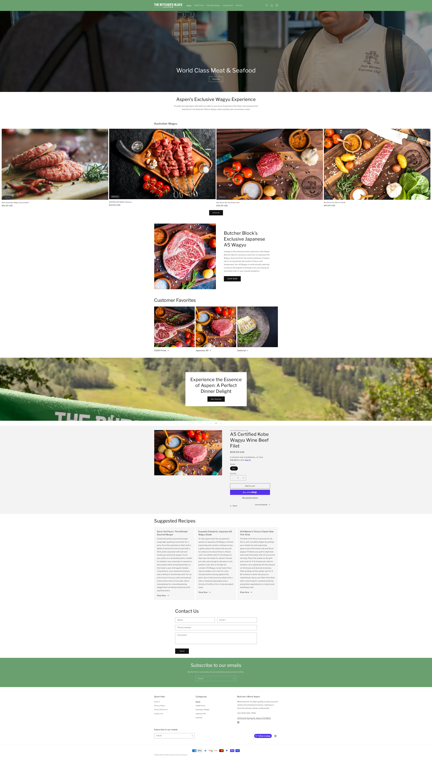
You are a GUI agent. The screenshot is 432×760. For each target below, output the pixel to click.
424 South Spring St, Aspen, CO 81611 (254, 718)
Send (182, 651)
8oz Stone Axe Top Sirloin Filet (228, 202)
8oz (233, 468)
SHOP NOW (232, 279)
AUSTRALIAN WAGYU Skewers (120, 202)
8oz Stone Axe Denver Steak (334, 202)
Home (198, 702)
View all (216, 213)
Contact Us (158, 714)
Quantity (233, 473)
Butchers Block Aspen (167, 755)
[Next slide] (220, 423)
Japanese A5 (202, 350)
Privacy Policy (159, 706)
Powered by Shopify (180, 755)
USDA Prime (160, 350)
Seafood (241, 350)
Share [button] (235, 506)
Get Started (216, 399)
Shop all (216, 79)
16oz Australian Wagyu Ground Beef (15, 202)
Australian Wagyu (202, 710)
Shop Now (161, 595)
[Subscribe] (233, 678)
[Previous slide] (211, 423)
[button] (266, 5)
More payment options (250, 497)
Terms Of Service (161, 710)
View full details (261, 505)
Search (157, 702)
